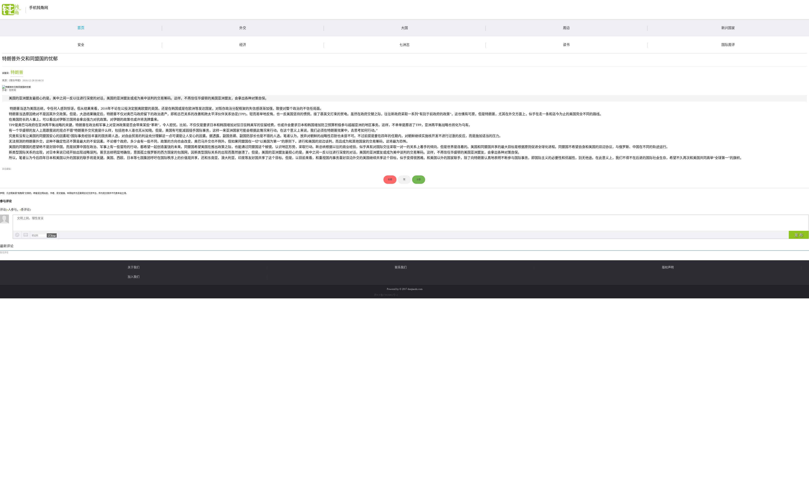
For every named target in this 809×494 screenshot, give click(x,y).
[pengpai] (11, 9)
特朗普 (17, 72)
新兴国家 (728, 28)
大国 (404, 28)
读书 (566, 45)
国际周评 (728, 45)
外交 (242, 28)
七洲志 (404, 45)
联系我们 (401, 267)
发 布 (798, 235)
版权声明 (668, 267)
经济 (242, 45)
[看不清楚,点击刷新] (52, 235)
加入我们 (133, 276)
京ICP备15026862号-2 (386, 295)
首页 (80, 28)
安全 (81, 45)
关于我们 (133, 267)
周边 (566, 28)
